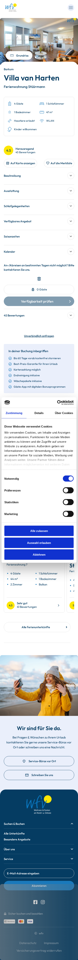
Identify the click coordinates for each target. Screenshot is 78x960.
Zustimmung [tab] (14, 413)
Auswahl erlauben (39, 542)
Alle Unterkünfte (14, 833)
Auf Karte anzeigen (22, 163)
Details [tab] (39, 413)
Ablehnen (39, 554)
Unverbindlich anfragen (39, 336)
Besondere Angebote (17, 839)
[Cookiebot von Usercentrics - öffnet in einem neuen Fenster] (57, 402)
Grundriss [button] (22, 55)
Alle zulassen (39, 530)
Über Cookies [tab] (64, 413)
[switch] (68, 490)
